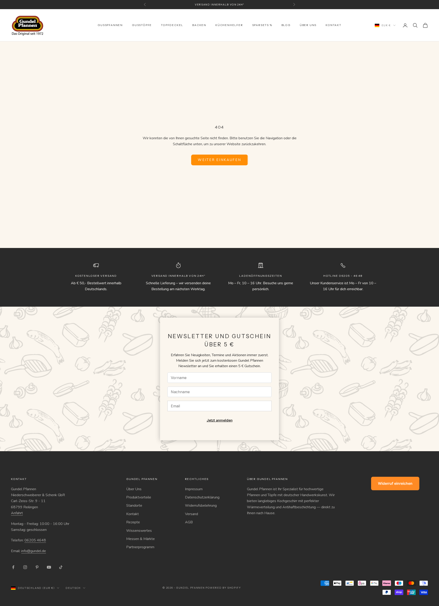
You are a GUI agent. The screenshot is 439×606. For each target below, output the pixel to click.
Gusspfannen (110, 25)
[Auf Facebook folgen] (13, 567)
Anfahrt (17, 513)
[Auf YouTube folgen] (49, 567)
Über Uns (134, 489)
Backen (199, 25)
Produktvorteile (138, 497)
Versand (191, 513)
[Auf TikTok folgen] (61, 567)
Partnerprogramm (140, 547)
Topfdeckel (172, 25)
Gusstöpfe (142, 25)
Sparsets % (262, 25)
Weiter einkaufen (219, 160)
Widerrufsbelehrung (201, 505)
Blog (286, 25)
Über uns (308, 25)
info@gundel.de (33, 550)
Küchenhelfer (229, 25)
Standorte (134, 505)
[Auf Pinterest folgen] (37, 567)
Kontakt (333, 25)
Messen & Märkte (140, 538)
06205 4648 (35, 540)
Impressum (194, 489)
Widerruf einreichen (395, 483)
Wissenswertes (139, 530)
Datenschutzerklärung (202, 497)
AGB (189, 522)
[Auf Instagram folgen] (25, 567)
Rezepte (133, 522)
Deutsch (73, 588)
